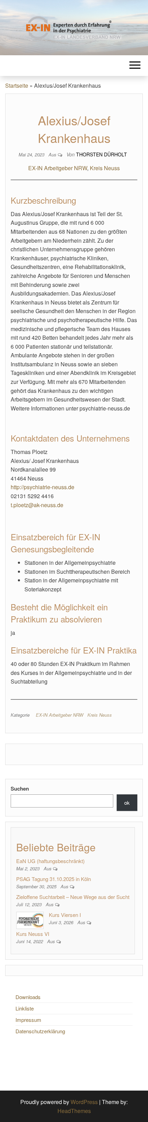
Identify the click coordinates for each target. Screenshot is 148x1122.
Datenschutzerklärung (40, 1031)
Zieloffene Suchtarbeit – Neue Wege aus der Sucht (72, 896)
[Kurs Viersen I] (30, 919)
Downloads (28, 996)
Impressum (28, 1019)
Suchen (20, 788)
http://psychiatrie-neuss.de (42, 487)
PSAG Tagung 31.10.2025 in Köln (53, 878)
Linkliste (24, 1008)
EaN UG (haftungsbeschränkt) (50, 860)
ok (127, 802)
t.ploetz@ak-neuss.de (37, 505)
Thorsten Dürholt (101, 154)
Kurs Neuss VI (32, 933)
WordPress (84, 1102)
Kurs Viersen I (65, 914)
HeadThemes (74, 1111)
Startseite (16, 85)
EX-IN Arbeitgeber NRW (57, 168)
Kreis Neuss (105, 168)
